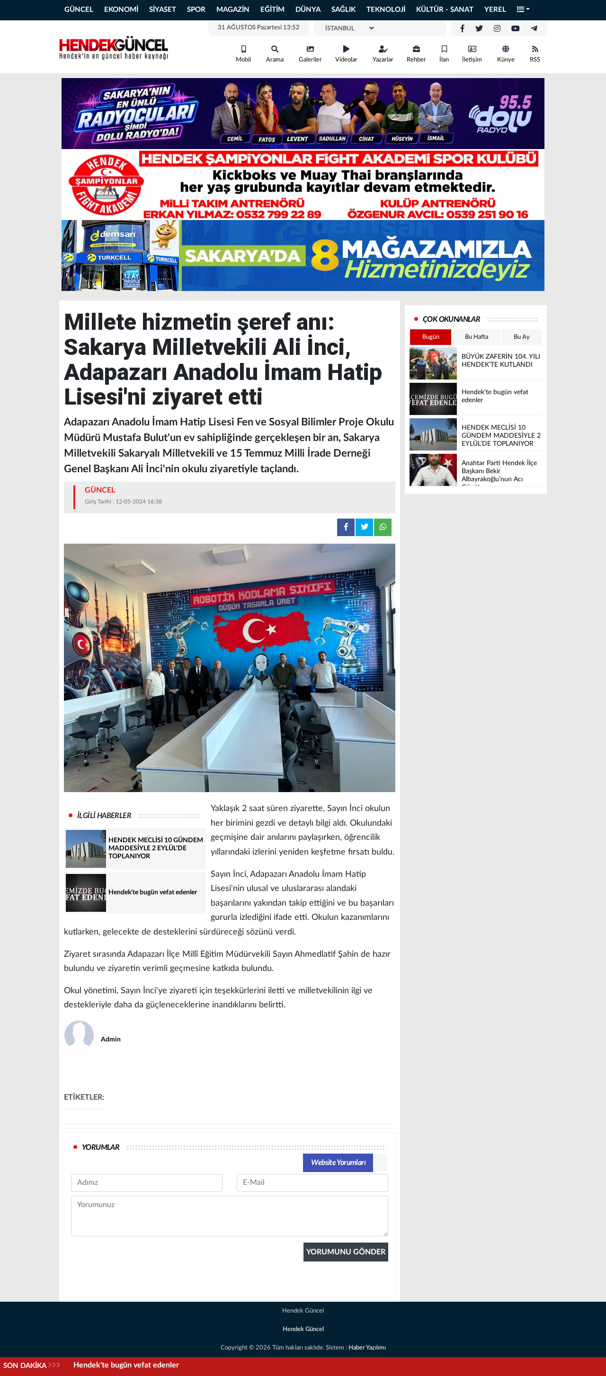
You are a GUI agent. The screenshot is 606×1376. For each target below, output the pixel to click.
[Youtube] (516, 29)
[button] (523, 10)
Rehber (416, 60)
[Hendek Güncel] (113, 46)
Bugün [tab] (430, 337)
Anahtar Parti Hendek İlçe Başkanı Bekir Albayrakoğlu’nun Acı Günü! (189, 1365)
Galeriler (310, 60)
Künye (506, 60)
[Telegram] (534, 29)
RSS (535, 60)
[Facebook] (462, 29)
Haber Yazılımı (367, 1348)
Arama (275, 60)
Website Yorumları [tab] (338, 1162)
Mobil (243, 60)
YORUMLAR (100, 1147)
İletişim (472, 60)
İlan (444, 60)
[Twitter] (479, 29)
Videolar (346, 60)
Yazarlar (383, 60)
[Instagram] (497, 29)
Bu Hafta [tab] (476, 337)
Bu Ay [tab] (522, 337)
